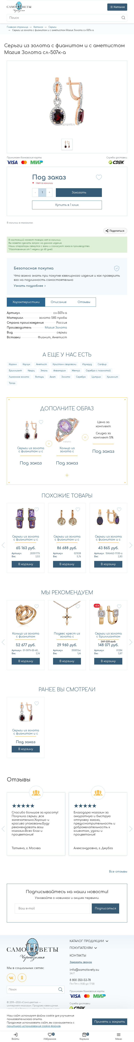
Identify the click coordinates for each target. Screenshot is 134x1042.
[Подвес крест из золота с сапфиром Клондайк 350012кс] (67, 616)
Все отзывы (118, 871)
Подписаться (105, 908)
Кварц (31, 370)
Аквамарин (59, 370)
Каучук (26, 364)
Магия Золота (56, 327)
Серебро (81, 377)
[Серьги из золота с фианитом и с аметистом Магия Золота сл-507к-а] (26, 713)
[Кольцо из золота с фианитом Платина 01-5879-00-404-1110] (26, 616)
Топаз (12, 383)
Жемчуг (76, 370)
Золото (65, 377)
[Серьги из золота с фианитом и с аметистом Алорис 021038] (67, 520)
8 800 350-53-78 (80, 980)
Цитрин (96, 377)
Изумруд (87, 364)
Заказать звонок (81, 962)
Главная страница (17, 27)
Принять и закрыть (109, 1021)
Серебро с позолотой (98, 370)
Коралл (13, 364)
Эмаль (43, 370)
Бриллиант (15, 370)
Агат (52, 377)
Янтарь (39, 377)
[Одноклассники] (22, 977)
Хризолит (112, 377)
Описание (58, 302)
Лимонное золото (19, 377)
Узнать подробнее (28, 285)
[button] (67, 144)
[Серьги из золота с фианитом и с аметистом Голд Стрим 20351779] (26, 520)
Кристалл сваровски (64, 364)
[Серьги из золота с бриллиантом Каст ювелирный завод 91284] (108, 616)
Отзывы (84, 302)
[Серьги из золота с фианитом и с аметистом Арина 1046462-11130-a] (108, 520)
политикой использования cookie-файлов (33, 1026)
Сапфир (102, 364)
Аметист (41, 364)
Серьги (52, 27)
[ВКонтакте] (11, 977)
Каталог (38, 27)
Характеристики (26, 302)
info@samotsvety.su (84, 969)
